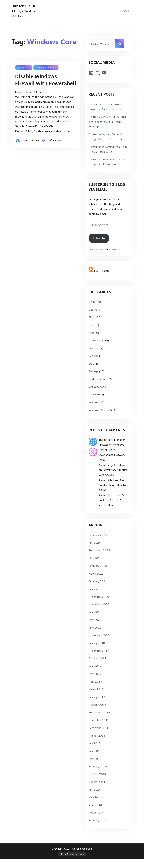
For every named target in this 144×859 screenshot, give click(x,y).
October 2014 (97, 774)
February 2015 (98, 767)
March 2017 (96, 689)
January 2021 (97, 589)
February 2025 (98, 535)
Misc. (92, 333)
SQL (91, 364)
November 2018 (99, 635)
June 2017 (95, 666)
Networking (96, 341)
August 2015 (97, 736)
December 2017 (99, 651)
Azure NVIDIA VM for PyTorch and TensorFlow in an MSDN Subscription (107, 122)
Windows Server (46, 67)
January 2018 (97, 643)
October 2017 (97, 658)
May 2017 (95, 674)
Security (93, 356)
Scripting (94, 348)
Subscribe (99, 238)
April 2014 (95, 805)
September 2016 (99, 712)
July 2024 (95, 543)
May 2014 (95, 797)
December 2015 (99, 720)
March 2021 (96, 574)
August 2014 (97, 782)
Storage (93, 371)
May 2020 (95, 620)
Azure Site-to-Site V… (112, 495)
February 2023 (98, 566)
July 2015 (95, 743)
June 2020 (95, 612)
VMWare (94, 395)
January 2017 (97, 697)
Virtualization (96, 387)
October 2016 (97, 705)
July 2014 (95, 790)
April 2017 (95, 682)
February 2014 (98, 821)
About (125, 11)
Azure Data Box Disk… (112, 480)
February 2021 (98, 581)
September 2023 (99, 550)
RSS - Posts (101, 271)
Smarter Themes (77, 854)
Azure (92, 302)
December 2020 (99, 597)
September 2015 (99, 728)
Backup (93, 310)
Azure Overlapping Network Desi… (112, 455)
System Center (98, 379)
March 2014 (96, 813)
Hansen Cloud (23, 6)
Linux (92, 325)
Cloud (92, 317)
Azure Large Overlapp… (113, 465)
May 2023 (95, 558)
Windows (23, 67)
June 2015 (95, 751)
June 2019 (95, 628)
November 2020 (99, 604)
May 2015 (95, 759)
